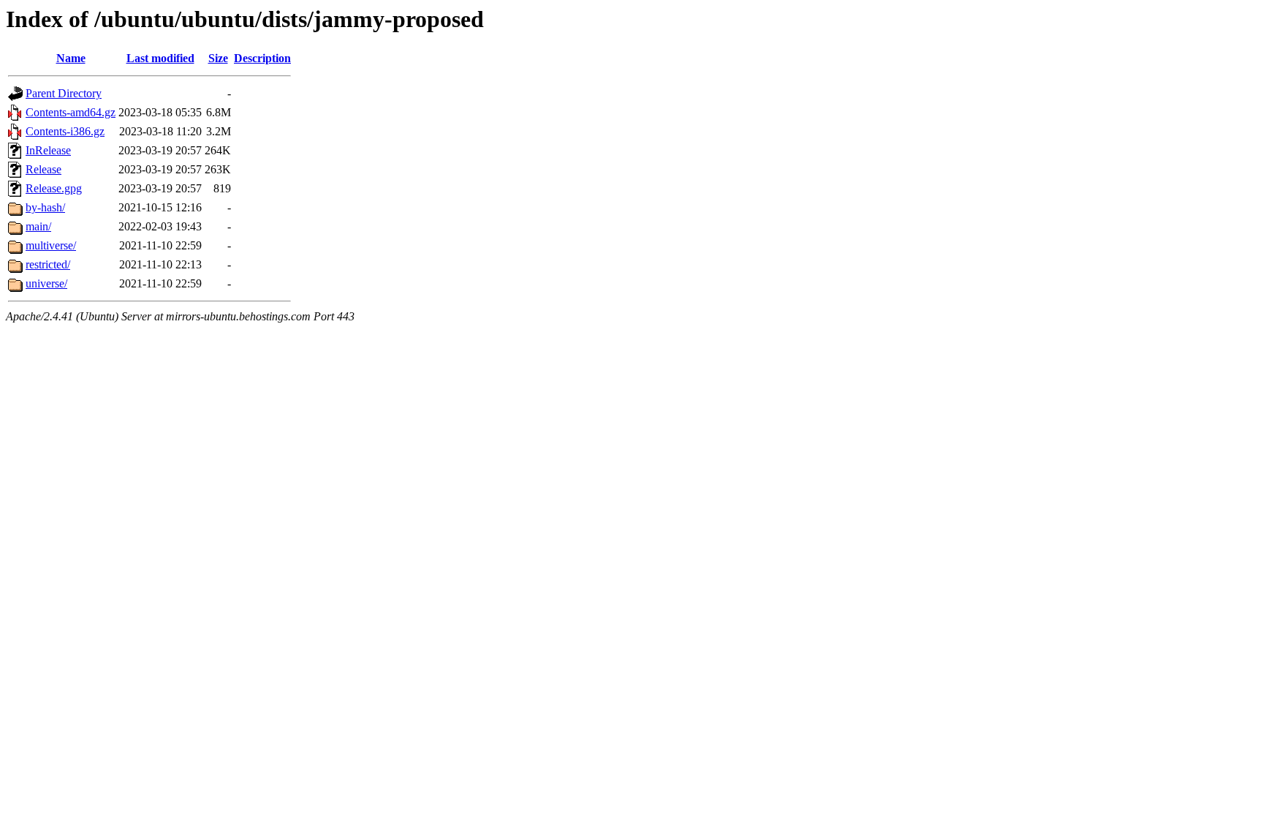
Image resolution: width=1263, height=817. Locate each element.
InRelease (48, 150)
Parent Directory (64, 93)
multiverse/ (51, 245)
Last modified (160, 58)
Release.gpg (54, 188)
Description (262, 58)
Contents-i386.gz (65, 131)
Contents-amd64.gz (70, 112)
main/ (38, 226)
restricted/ (48, 264)
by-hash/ (45, 207)
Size (218, 58)
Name (71, 58)
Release (43, 169)
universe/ (46, 283)
